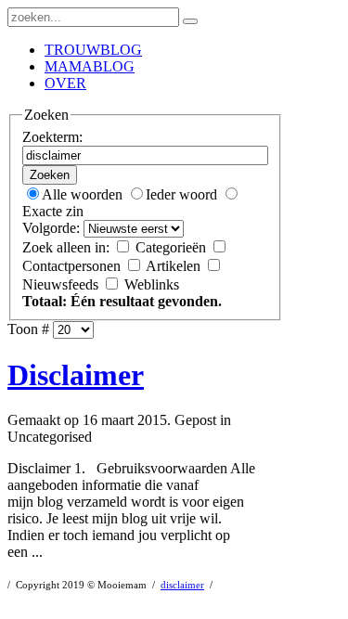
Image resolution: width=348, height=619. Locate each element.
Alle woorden (84, 194)
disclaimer (182, 585)
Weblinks (151, 284)
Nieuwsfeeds (62, 284)
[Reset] (190, 21)
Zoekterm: (52, 137)
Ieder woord (183, 194)
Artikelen (175, 266)
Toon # (28, 329)
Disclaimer (75, 375)
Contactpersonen (73, 266)
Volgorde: (51, 228)
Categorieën (172, 247)
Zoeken (50, 175)
